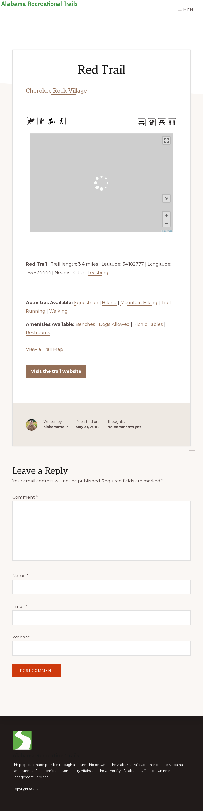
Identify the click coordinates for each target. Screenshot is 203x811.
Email (19, 606)
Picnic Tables (148, 324)
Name (20, 575)
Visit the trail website (56, 371)
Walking (58, 311)
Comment (25, 497)
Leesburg (98, 272)
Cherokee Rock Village (56, 90)
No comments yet (124, 427)
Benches (85, 324)
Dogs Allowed (114, 324)
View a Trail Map (44, 349)
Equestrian (86, 302)
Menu (190, 9)
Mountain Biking (138, 302)
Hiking (109, 302)
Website (21, 637)
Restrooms (38, 332)
